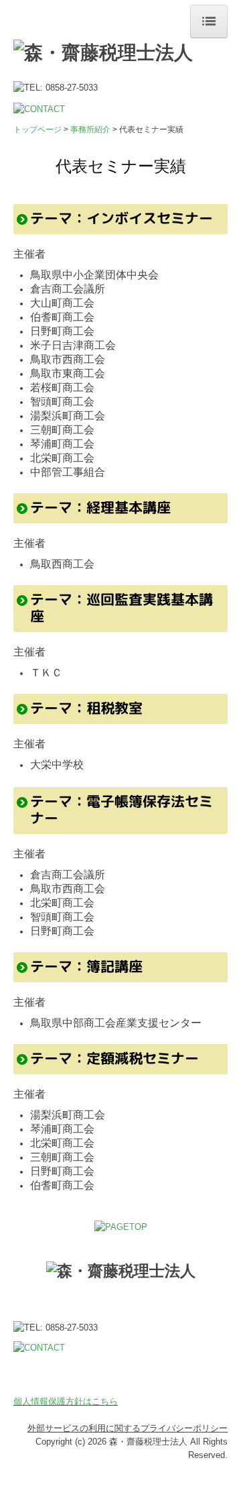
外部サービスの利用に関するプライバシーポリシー (127, 1428)
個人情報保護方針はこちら (65, 1401)
